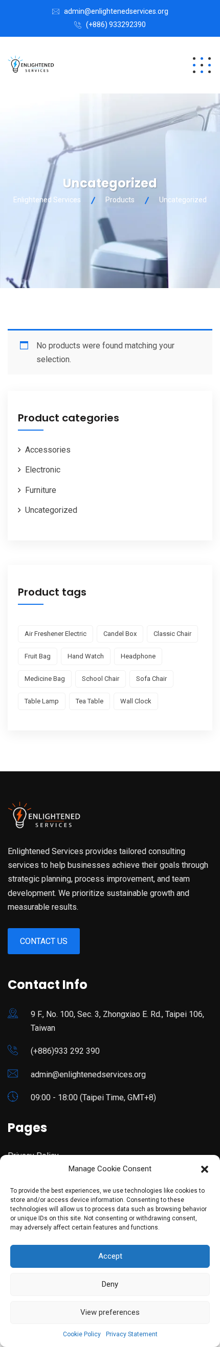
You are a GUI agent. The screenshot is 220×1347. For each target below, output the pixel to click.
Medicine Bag (45, 678)
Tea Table (89, 701)
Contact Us (44, 941)
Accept (110, 1256)
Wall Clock (135, 701)
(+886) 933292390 (116, 24)
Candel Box (120, 633)
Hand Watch (86, 656)
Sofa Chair (151, 678)
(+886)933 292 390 (65, 1051)
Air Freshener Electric (55, 633)
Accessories (48, 450)
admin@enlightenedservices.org (116, 11)
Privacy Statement (132, 1334)
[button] (205, 1169)
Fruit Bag (38, 656)
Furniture (40, 490)
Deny (110, 1284)
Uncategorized (51, 510)
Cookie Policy (82, 1334)
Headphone (138, 656)
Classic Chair (172, 633)
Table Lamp (42, 701)
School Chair (100, 678)
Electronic (42, 470)
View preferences (110, 1312)
